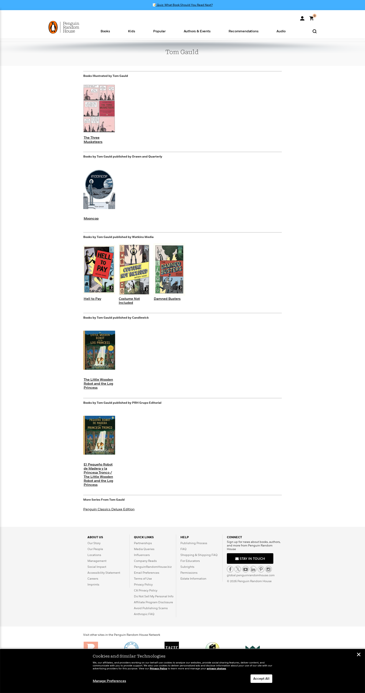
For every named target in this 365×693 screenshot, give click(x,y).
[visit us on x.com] (237, 569)
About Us (95, 537)
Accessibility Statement (103, 573)
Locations (94, 555)
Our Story (94, 543)
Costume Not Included (129, 300)
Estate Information (193, 579)
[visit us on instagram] (268, 569)
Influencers (142, 555)
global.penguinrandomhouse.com (251, 575)
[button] (105, 31)
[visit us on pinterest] (261, 569)
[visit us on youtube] (245, 569)
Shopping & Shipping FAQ (199, 555)
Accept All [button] (261, 678)
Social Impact (96, 567)
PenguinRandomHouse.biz (153, 567)
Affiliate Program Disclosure (153, 602)
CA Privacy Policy (145, 590)
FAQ (183, 549)
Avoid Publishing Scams (151, 608)
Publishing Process (193, 543)
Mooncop (91, 218)
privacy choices (216, 668)
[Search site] (315, 31)
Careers (92, 579)
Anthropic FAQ (144, 614)
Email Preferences (146, 573)
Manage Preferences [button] (109, 681)
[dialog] (182, 671)
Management (96, 561)
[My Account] (302, 17)
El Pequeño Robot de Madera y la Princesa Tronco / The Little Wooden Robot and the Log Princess (98, 474)
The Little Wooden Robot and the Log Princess (98, 383)
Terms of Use (143, 579)
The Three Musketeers (93, 139)
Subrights (187, 567)
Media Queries (144, 549)
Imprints (93, 585)
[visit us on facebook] (230, 569)
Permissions (188, 573)
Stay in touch (252, 558)
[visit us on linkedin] (253, 569)
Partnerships (143, 543)
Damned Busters (167, 298)
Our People (95, 549)
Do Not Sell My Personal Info (153, 596)
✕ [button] (358, 655)
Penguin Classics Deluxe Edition (109, 509)
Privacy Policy (143, 585)
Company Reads (145, 561)
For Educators (190, 561)
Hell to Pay (92, 298)
